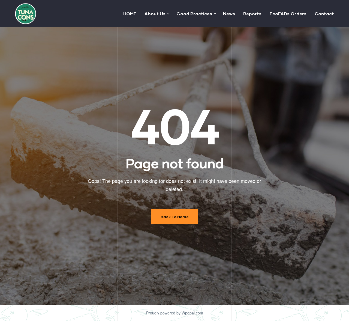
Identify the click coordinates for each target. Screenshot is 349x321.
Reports (252, 13)
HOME (129, 13)
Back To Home (175, 216)
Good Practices (194, 13)
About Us (155, 13)
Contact (324, 13)
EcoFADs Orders (288, 13)
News (229, 13)
